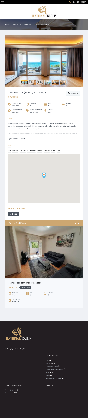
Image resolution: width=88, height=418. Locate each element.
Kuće (47, 372)
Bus (9, 151)
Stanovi (16, 24)
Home (7, 24)
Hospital (47, 151)
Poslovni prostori (52, 366)
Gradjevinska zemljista (53, 378)
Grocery (23, 151)
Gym (58, 151)
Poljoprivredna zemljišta (54, 369)
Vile (47, 360)
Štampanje (74, 93)
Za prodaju (9, 393)
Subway (15, 151)
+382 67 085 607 (79, 2)
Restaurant (31, 151)
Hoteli (48, 375)
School (39, 151)
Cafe (53, 151)
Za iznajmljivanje (11, 390)
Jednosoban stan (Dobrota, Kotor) (25, 283)
